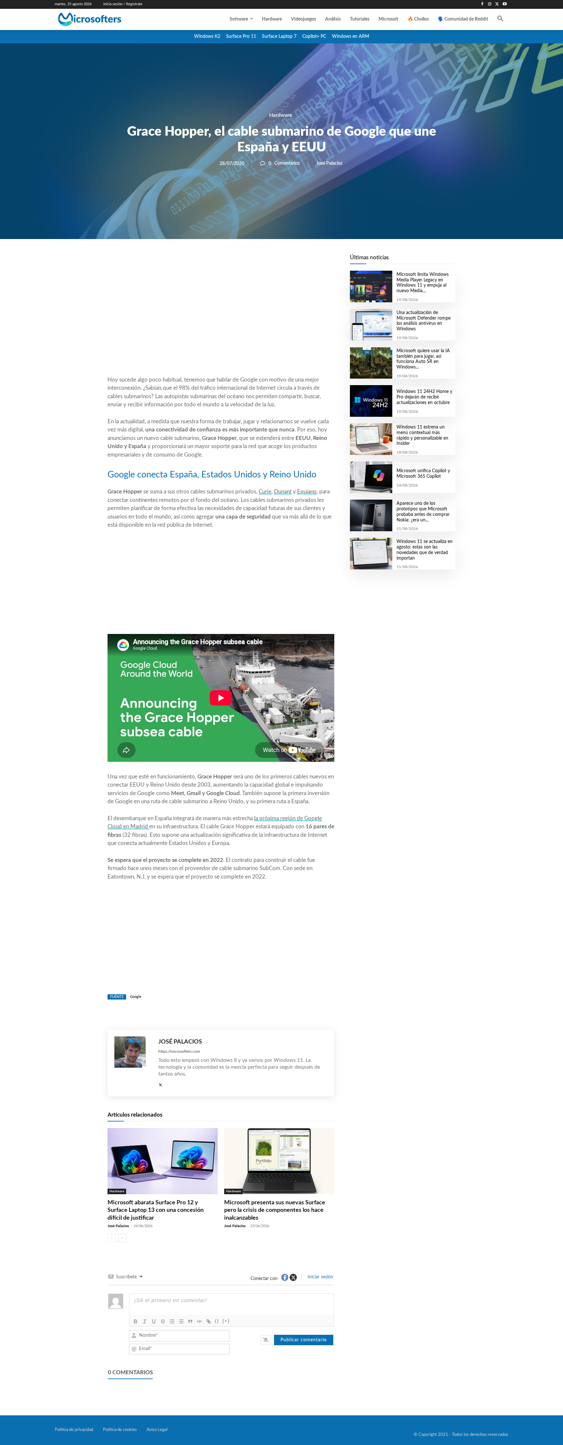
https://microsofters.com (179, 1051)
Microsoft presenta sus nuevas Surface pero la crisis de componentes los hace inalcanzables (274, 1210)
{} (217, 1320)
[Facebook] (482, 4)
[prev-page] (112, 1238)
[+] (226, 1320)
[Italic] (144, 1321)
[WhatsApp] (243, 261)
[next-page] (122, 1238)
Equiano (307, 491)
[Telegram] (273, 261)
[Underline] (153, 1321)
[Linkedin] (258, 261)
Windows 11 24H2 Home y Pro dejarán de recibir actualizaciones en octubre (424, 397)
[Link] (208, 1321)
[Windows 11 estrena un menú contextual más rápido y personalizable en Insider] (371, 439)
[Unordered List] (181, 1321)
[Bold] (135, 1321)
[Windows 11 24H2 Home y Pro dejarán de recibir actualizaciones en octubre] (371, 401)
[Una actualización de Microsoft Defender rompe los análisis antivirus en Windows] (371, 324)
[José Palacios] (133, 1063)
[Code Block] (199, 1321)
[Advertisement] (221, 323)
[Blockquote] (190, 1321)
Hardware (280, 115)
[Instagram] (490, 4)
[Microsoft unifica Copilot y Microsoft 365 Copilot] (371, 477)
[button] (500, 19)
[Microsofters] (104, 19)
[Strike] (162, 1321)
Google (135, 997)
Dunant (283, 491)
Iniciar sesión (319, 1277)
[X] (497, 4)
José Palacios (329, 163)
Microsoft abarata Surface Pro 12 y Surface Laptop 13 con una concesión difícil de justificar (156, 1210)
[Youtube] (504, 4)
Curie (265, 491)
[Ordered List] (172, 1321)
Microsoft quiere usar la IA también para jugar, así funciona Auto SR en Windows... (423, 359)
